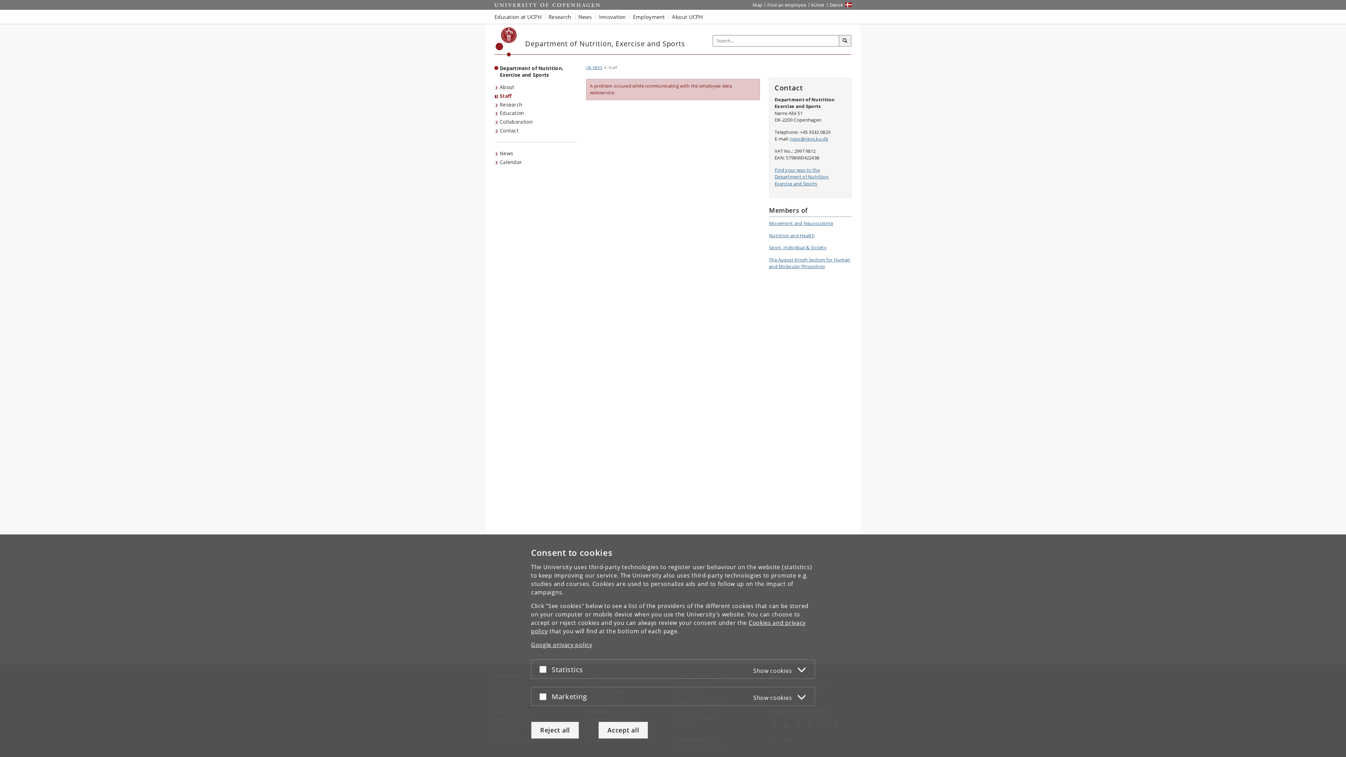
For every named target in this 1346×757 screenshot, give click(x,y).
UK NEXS (594, 67)
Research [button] (560, 16)
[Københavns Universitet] (506, 41)
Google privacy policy (561, 645)
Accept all (623, 730)
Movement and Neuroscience (801, 223)
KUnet (818, 5)
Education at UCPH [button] (518, 16)
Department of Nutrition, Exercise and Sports (531, 71)
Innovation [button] (612, 16)
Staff (506, 96)
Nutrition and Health (792, 235)
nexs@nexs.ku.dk (809, 139)
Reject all (555, 730)
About (507, 87)
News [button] (585, 16)
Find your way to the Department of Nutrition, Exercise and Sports (802, 177)
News (506, 153)
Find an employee (786, 5)
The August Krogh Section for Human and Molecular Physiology (809, 263)
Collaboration (516, 121)
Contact (509, 130)
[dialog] (673, 645)
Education (512, 113)
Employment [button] (649, 16)
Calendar (511, 162)
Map (757, 5)
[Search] (845, 41)
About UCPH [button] (687, 16)
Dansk (836, 5)
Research (511, 104)
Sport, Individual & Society (798, 247)
